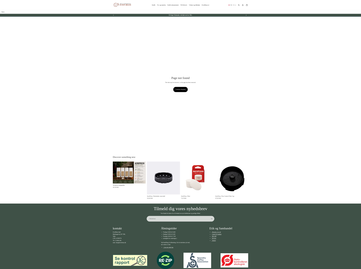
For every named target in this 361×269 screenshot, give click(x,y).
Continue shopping (180, 89)
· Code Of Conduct (216, 234)
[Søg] (239, 5)
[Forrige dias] (113, 15)
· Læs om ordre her (168, 247)
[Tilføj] (245, 191)
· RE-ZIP (213, 236)
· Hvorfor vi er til (216, 232)
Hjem (3, 12)
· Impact (213, 240)
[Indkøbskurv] (247, 5)
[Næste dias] (246, 15)
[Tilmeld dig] (211, 219)
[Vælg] (143, 180)
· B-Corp (213, 238)
